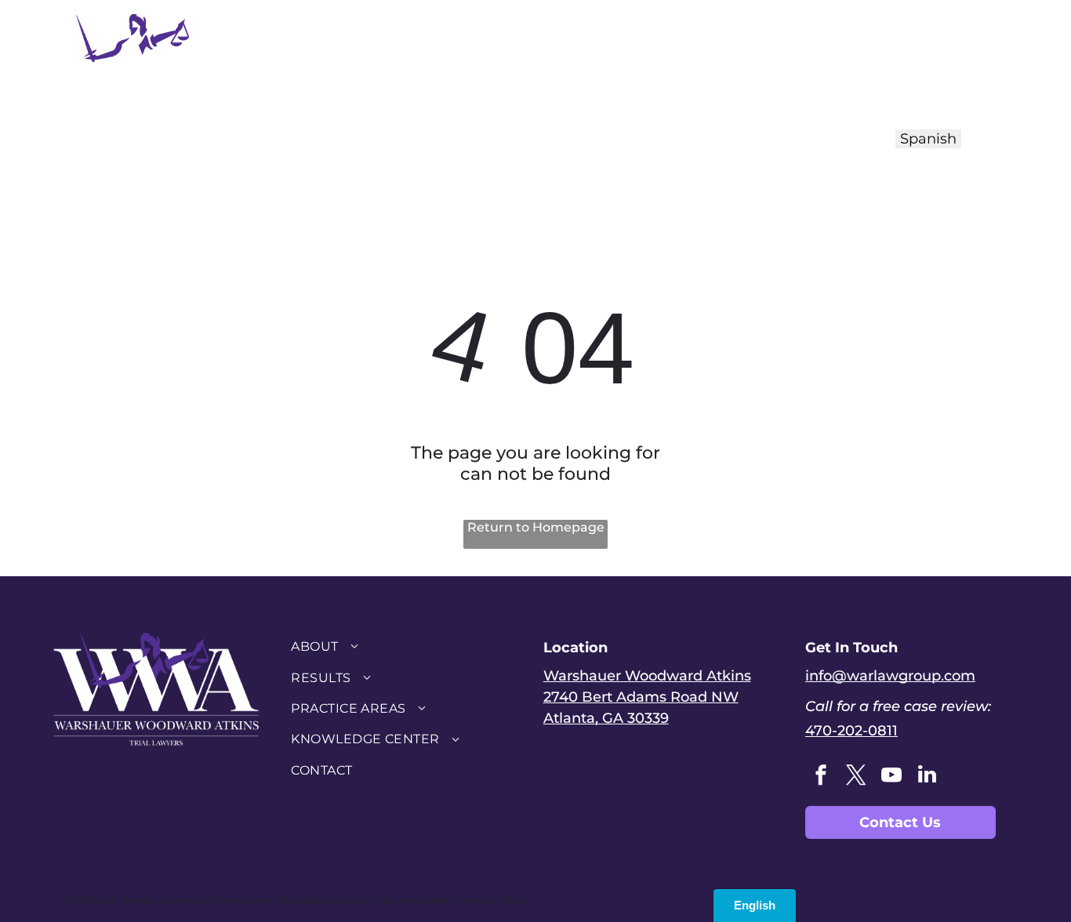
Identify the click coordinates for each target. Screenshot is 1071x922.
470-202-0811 (851, 730)
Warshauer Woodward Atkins (647, 675)
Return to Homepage (535, 527)
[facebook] (821, 776)
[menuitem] (412, 60)
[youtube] (891, 776)
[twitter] (856, 776)
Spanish (928, 138)
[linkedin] (926, 776)
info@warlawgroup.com (890, 675)
